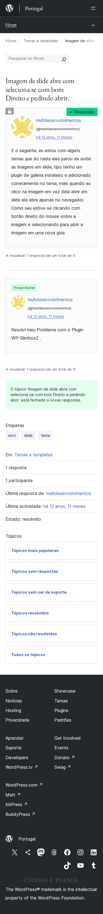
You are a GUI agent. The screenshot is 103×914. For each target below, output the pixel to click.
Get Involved (67, 738)
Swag (62, 767)
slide (28, 435)
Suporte (13, 747)
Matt (13, 795)
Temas (61, 701)
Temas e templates (40, 40)
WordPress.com (24, 785)
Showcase (65, 691)
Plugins (61, 710)
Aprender (14, 738)
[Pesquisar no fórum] (64, 58)
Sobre (11, 691)
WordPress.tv (21, 767)
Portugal (26, 839)
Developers (16, 757)
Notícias (13, 701)
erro (12, 435)
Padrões (62, 720)
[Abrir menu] (94, 8)
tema (45, 435)
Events (61, 747)
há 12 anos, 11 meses (54, 137)
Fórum (10, 24)
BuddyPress (20, 814)
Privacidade (17, 720)
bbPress (16, 804)
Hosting (13, 710)
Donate (64, 757)
